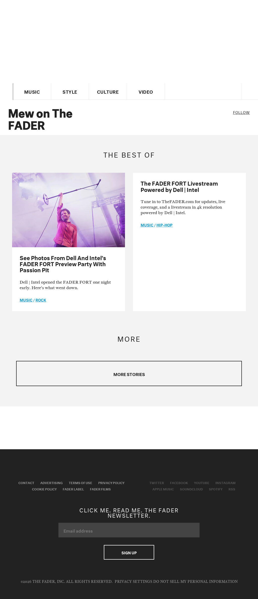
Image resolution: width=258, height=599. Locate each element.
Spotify (215, 488)
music (26, 299)
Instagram (225, 482)
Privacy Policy (111, 482)
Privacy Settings (133, 582)
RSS (232, 488)
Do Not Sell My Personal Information (195, 582)
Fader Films (100, 488)
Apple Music (163, 488)
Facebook (179, 482)
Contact (26, 482)
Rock (41, 299)
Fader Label (73, 488)
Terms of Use (80, 482)
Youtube (201, 482)
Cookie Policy (44, 488)
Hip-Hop (164, 224)
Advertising (51, 482)
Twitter (156, 482)
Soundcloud (191, 488)
